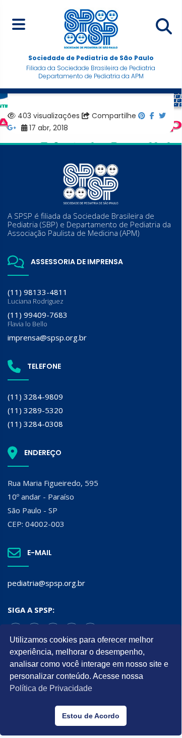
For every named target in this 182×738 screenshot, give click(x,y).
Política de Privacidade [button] (51, 688)
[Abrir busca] (164, 26)
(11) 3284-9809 (35, 396)
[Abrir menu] (18, 24)
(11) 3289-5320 (35, 410)
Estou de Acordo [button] (90, 716)
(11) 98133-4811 (38, 296)
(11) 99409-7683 (38, 319)
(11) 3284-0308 (35, 424)
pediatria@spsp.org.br (46, 583)
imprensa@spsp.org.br (47, 337)
